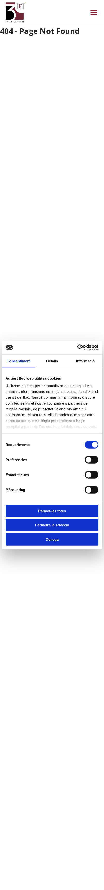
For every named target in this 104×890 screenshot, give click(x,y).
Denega (52, 539)
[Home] (15, 12)
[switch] (91, 459)
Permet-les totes (52, 511)
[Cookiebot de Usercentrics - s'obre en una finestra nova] (77, 347)
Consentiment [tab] (18, 361)
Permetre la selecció (52, 525)
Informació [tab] (85, 361)
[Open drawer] (94, 12)
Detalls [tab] (52, 361)
